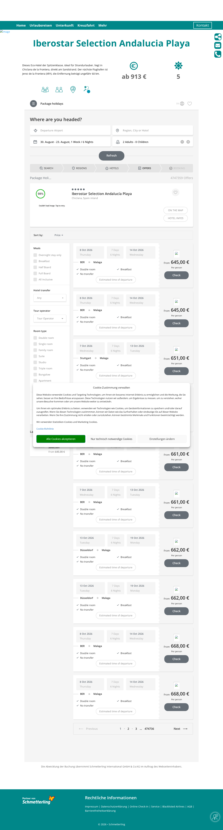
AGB (189, 806)
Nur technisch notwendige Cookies (111, 439)
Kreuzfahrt (86, 25)
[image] (5, 31)
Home (21, 25)
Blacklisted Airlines (173, 806)
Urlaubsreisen (41, 25)
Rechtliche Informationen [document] (111, 798)
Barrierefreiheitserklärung (100, 810)
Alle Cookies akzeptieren (60, 439)
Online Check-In (139, 806)
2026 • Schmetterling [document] (112, 824)
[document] (111, 44)
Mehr (102, 25)
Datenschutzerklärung (114, 806)
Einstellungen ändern (162, 439)
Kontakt (202, 25)
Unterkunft (65, 25)
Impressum (91, 806)
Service (155, 806)
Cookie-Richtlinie (45, 428)
